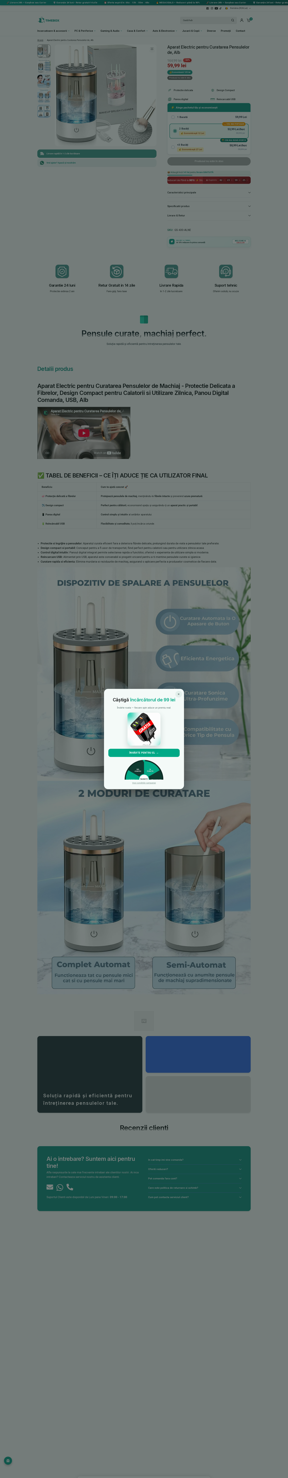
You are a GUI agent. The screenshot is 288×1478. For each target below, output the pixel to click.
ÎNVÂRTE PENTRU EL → (144, 752)
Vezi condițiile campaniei (144, 783)
